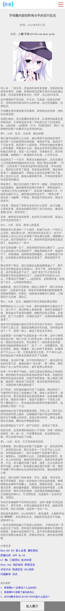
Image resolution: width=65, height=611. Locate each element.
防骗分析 (6, 555)
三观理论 (14, 560)
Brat (3, 550)
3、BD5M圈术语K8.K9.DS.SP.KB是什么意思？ (25, 596)
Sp (19, 555)
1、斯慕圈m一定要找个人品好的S (19, 587)
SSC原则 (29, 569)
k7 (2, 560)
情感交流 (17, 569)
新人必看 (21, 550)
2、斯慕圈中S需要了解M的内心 (17, 592)
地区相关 (18, 564)
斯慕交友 (30, 564)
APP (14, 555)
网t (6, 560)
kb (24, 555)
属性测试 (33, 550)
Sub (9, 564)
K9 (12, 550)
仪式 (15, 574)
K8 (8, 550)
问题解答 (6, 574)
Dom (3, 564)
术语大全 (6, 569)
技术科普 (26, 560)
